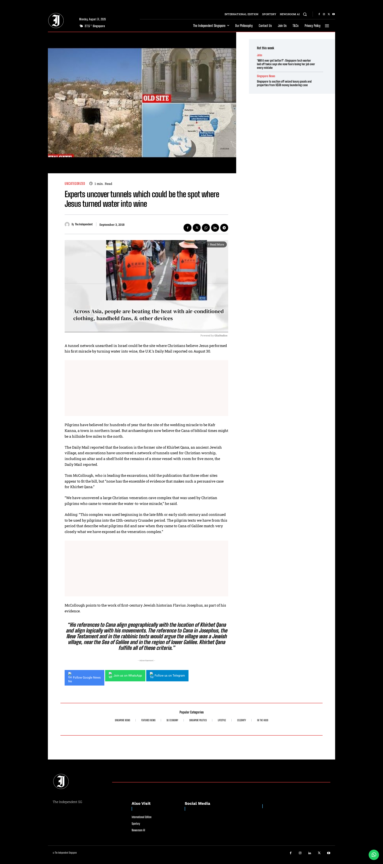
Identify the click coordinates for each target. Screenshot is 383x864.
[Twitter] (328, 14)
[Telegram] (224, 228)
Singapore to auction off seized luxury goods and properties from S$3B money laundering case (284, 83)
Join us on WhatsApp (128, 675)
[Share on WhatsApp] (374, 855)
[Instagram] (324, 14)
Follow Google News (87, 677)
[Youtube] (333, 14)
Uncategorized (75, 183)
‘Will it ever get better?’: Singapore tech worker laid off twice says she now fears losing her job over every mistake (286, 64)
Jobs (259, 55)
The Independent (84, 224)
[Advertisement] (146, 388)
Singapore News (266, 76)
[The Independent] (68, 224)
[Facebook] (319, 14)
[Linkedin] (215, 228)
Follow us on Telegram (170, 675)
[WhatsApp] (206, 228)
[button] (305, 14)
